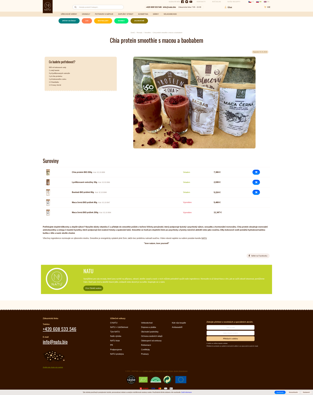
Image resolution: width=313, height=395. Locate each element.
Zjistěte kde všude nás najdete (53, 367)
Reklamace (146, 345)
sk (260, 2)
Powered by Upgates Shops (163, 371)
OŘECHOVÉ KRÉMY (69, 14)
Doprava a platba (148, 327)
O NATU (113, 323)
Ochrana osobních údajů (151, 336)
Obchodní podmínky (149, 332)
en (268, 2)
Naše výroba (115, 336)
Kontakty (201, 2)
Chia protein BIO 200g (82, 172)
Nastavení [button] (306, 392)
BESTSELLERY (103, 21)
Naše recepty (234, 2)
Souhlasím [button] (280, 392)
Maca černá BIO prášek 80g (84, 202)
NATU (204, 238)
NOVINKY (121, 21)
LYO (86, 21)
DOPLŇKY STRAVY (125, 14)
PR (111, 345)
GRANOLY (86, 14)
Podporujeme (116, 350)
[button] (266, 7)
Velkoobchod (146, 323)
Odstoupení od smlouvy (151, 341)
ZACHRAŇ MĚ (139, 21)
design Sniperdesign (181, 371)
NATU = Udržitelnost (119, 327)
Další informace (186, 392)
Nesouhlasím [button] (293, 392)
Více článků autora (93, 288)
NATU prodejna (117, 354)
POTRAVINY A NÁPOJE (104, 14)
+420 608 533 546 (154, 7)
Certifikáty (145, 350)
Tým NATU (115, 332)
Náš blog (216, 2)
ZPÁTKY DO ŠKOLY (69, 21)
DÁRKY (156, 14)
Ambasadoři (177, 327)
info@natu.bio (169, 7)
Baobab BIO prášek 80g (83, 192)
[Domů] (48, 6)
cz (252, 2)
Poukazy (145, 354)
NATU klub (115, 341)
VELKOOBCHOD (170, 14)
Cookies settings (148, 371)
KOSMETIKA (143, 14)
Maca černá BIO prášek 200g (85, 212)
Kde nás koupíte (179, 323)
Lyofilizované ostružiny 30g (84, 182)
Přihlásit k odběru (230, 339)
